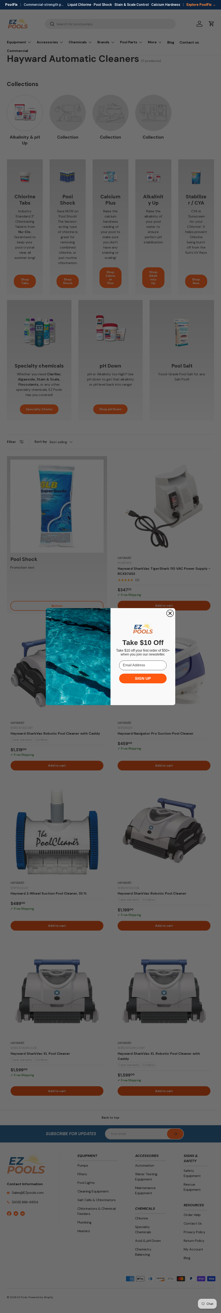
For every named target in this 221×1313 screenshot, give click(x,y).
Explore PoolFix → (201, 5)
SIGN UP (143, 678)
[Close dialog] (170, 613)
